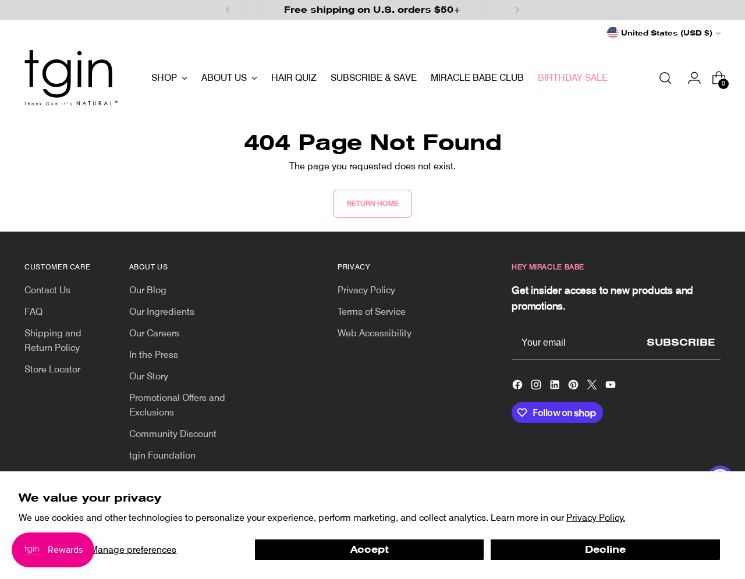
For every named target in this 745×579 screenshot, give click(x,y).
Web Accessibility (374, 333)
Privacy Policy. (595, 517)
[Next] (517, 10)
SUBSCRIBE (681, 342)
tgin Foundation (162, 455)
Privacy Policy (366, 290)
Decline (605, 549)
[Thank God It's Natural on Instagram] (537, 387)
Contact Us (47, 290)
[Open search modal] (665, 78)
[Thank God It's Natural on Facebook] (519, 387)
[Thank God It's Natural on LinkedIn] (556, 387)
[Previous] (228, 10)
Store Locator (52, 369)
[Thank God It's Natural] (71, 77)
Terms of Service (372, 311)
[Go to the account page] (689, 78)
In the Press (153, 354)
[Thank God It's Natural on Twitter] (593, 387)
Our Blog (147, 290)
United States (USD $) (666, 33)
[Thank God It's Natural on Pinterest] (574, 387)
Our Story (148, 376)
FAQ (33, 311)
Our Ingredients (161, 311)
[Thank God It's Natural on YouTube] (612, 387)
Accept (369, 549)
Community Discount (173, 433)
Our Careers (154, 333)
